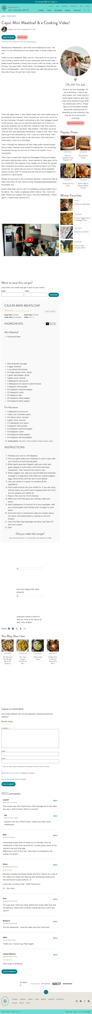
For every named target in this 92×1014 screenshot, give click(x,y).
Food (49, 10)
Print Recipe (50, 311)
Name (3, 291)
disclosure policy (32, 41)
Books (67, 10)
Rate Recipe (22, 37)
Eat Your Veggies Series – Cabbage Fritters (82, 219)
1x (47, 324)
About (57, 6)
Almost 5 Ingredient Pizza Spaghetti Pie (67, 157)
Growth (51, 999)
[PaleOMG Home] (14, 8)
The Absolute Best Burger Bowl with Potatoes (7, 660)
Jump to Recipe (8, 37)
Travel (30, 999)
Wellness (58, 10)
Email (27, 291)
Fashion (23, 999)
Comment (5, 728)
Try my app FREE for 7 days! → (46, 2)
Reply (55, 800)
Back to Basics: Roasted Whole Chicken (83, 185)
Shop (81, 6)
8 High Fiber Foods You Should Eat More (52, 660)
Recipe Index (11, 16)
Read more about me (75, 123)
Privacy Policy (68, 1011)
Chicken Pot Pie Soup (67, 184)
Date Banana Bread (83, 156)
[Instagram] (77, 1001)
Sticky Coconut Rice (81, 231)
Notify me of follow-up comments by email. (18, 773)
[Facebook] (81, 1001)
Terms (75, 1011)
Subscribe (54, 295)
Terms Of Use (73, 6)
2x (51, 324)
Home (3, 16)
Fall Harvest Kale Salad (82, 204)
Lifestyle (77, 10)
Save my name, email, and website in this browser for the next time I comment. (26, 766)
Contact (51, 6)
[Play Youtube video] (30, 240)
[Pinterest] (89, 1001)
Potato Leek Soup (38, 658)
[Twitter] (85, 1001)
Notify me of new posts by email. (14, 779)
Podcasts (60, 999)
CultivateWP (87, 1011)
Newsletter (64, 6)
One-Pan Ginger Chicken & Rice (22, 660)
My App (87, 6)
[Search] (89, 10)
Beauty (43, 999)
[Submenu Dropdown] (44, 10)
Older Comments (9, 971)
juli (11, 29)
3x (54, 324)
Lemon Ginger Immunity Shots (79, 246)
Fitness (41, 10)
